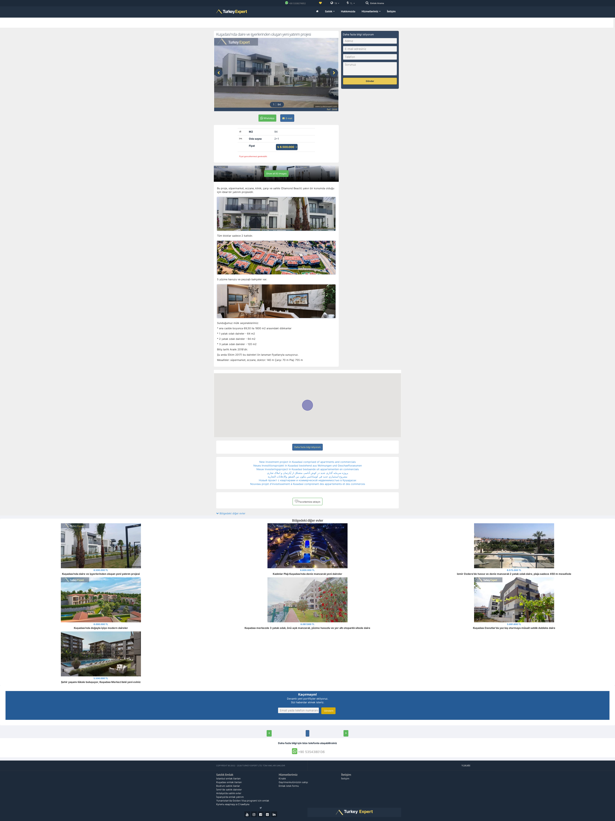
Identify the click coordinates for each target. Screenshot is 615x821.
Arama (377, 3)
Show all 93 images (276, 173)
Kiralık (282, 778)
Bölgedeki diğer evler (232, 513)
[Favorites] (320, 3)
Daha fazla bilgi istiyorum (307, 447)
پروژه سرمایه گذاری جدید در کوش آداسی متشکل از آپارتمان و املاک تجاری (307, 472)
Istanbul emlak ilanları (228, 778)
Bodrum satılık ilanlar (228, 785)
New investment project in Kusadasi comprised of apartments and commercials (307, 461)
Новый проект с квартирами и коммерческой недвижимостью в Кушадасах (307, 480)
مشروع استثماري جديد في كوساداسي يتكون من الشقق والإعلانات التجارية (307, 476)
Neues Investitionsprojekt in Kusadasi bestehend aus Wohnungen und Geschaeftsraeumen (307, 465)
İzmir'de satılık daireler (229, 789)
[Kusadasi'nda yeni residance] (346, 733)
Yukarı (466, 765)
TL (351, 3)
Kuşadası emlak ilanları (229, 782)
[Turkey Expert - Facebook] (261, 814)
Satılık (329, 11)
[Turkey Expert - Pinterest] (267, 814)
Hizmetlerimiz (370, 11)
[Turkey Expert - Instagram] (254, 814)
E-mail (288, 118)
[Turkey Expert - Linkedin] (274, 814)
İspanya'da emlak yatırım (230, 796)
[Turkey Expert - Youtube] (247, 814)
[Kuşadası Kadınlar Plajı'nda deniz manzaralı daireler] (269, 733)
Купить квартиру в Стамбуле (233, 804)
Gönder (370, 81)
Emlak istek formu (289, 785)
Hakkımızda (348, 11)
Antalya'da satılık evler (228, 793)
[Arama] (368, 3)
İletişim (391, 11)
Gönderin (328, 710)
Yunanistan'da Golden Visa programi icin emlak (242, 800)
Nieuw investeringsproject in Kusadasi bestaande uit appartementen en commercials (307, 469)
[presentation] (219, 73)
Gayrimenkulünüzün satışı (293, 782)
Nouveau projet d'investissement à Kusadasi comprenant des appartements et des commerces (307, 484)
